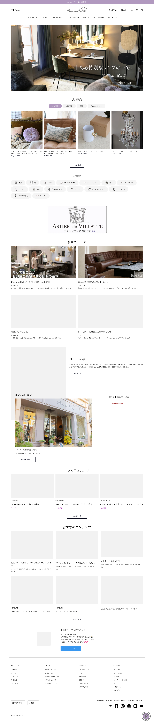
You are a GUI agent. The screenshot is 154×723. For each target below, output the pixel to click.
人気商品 (55, 106)
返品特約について (51, 683)
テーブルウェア (92, 183)
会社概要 (14, 680)
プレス (116, 683)
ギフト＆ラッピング (98, 189)
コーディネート (84, 670)
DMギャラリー (118, 687)
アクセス (14, 673)
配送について (49, 673)
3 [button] (77, 89)
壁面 (38, 189)
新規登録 (82, 676)
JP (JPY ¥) (112, 10)
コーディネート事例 (120, 680)
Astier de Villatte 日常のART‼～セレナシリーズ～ (121, 504)
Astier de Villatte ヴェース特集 (25, 504)
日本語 (123, 10)
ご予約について (78, 373)
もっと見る (77, 165)
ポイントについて (50, 680)
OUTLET (43, 196)
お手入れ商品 (23, 196)
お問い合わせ (83, 687)
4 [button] (79, 89)
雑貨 (111, 183)
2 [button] (74, 89)
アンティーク (121, 189)
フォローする (71, 648)
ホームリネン (129, 183)
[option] (77, 58)
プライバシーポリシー (120, 701)
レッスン (77, 189)
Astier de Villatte (96, 106)
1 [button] (71, 89)
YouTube (117, 670)
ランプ (50, 183)
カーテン (22, 189)
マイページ (83, 673)
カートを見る (83, 683)
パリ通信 (116, 676)
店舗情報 (14, 670)
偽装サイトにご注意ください (135, 701)
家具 (81, 106)
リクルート (14, 683)
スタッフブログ (118, 673)
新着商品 (69, 106)
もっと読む (14, 508)
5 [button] (82, 89)
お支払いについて (51, 670)
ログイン (82, 680)
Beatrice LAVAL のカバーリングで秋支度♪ (73, 504)
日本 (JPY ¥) (17, 703)
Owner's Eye (118, 690)
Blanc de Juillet (57, 189)
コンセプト (14, 676)
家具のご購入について (52, 676)
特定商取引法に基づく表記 (104, 701)
